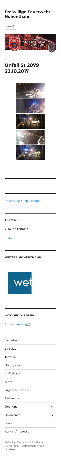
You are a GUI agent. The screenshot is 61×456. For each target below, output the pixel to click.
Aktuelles (11, 340)
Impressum (12, 201)
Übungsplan (13, 365)
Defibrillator (13, 373)
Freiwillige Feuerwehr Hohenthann (27, 14)
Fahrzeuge (12, 398)
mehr (8, 238)
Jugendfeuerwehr (17, 390)
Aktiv (8, 381)
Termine (10, 357)
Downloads (12, 415)
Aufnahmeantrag (16, 324)
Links (8, 423)
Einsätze (10, 348)
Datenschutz (31, 201)
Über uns (11, 406)
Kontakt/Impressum (18, 431)
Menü (10, 26)
